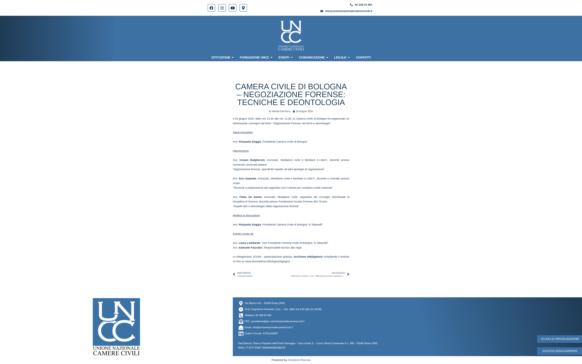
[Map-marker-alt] (243, 8)
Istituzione (220, 57)
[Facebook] (211, 8)
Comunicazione (312, 57)
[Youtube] (232, 8)
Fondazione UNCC (254, 57)
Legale (340, 57)
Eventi (284, 57)
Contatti (363, 57)
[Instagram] (222, 8)
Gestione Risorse (299, 360)
